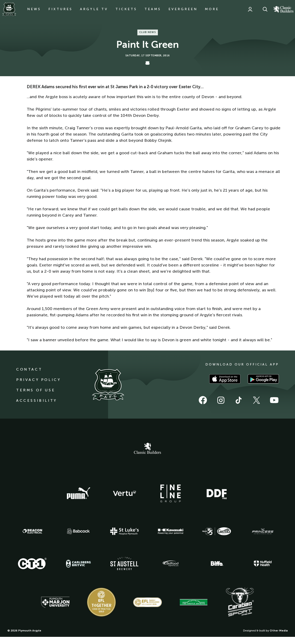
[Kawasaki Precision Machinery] (170, 531)
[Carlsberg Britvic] (78, 563)
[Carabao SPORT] (239, 602)
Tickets (126, 9)
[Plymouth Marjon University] (55, 602)
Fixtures (60, 9)
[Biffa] (216, 563)
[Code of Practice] (101, 602)
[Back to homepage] (9, 9)
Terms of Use (35, 390)
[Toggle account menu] (250, 9)
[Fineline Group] (170, 493)
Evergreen (183, 9)
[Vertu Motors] (124, 493)
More (212, 9)
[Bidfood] (170, 563)
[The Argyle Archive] (193, 602)
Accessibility (36, 400)
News (34, 9)
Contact (29, 369)
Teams (153, 9)
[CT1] (32, 563)
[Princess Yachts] (262, 531)
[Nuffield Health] (262, 563)
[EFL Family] (147, 602)
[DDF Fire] (216, 493)
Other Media (279, 630)
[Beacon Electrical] (32, 531)
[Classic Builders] (147, 449)
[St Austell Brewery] (124, 563)
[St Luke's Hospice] (124, 531)
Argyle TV (94, 9)
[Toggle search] (265, 9)
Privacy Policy (38, 379)
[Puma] (78, 493)
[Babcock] (78, 531)
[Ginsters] (216, 531)
